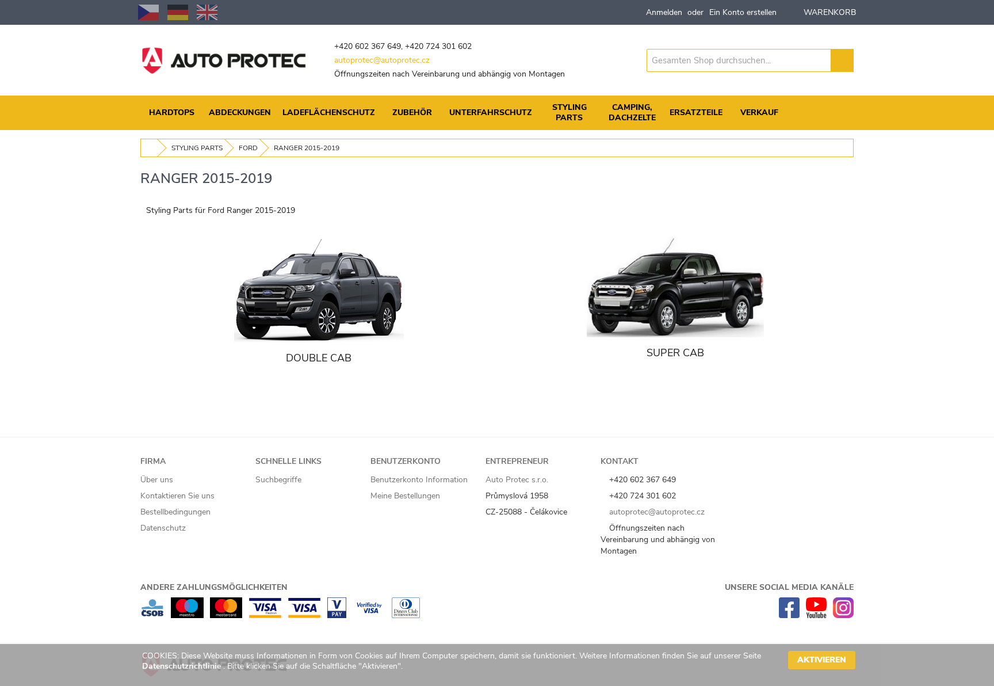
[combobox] (739, 60)
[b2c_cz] (148, 12)
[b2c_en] (207, 12)
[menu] (497, 113)
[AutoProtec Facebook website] (789, 615)
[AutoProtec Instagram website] (843, 615)
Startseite (149, 148)
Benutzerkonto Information (419, 479)
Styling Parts (197, 148)
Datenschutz (163, 528)
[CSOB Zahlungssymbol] (152, 615)
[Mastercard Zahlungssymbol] (226, 615)
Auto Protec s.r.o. (516, 479)
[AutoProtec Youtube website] (816, 615)
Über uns (156, 479)
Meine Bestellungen (405, 495)
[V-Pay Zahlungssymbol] (336, 615)
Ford (248, 148)
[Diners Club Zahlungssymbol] (406, 615)
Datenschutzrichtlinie (182, 666)
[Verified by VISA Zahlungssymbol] (369, 615)
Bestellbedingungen (175, 511)
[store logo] (223, 60)
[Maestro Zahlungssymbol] (187, 615)
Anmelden (664, 12)
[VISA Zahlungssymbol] (304, 615)
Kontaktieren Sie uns (177, 495)
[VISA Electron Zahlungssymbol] (264, 615)
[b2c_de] (177, 12)
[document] (498, 665)
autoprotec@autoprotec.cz (382, 60)
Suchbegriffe (278, 479)
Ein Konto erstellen (743, 12)
